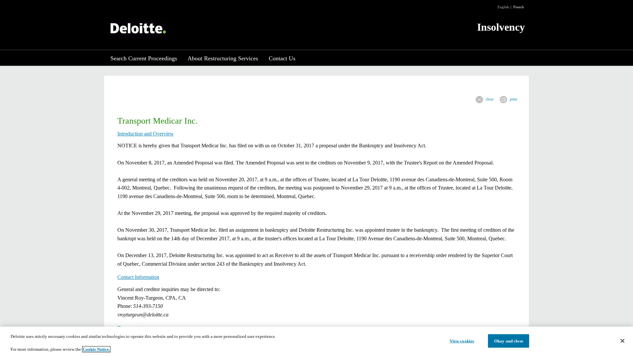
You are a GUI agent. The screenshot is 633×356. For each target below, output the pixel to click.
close (490, 99)
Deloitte (138, 28)
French (518, 7)
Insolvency (501, 27)
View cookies (462, 340)
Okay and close (508, 340)
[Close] (622, 341)
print (513, 99)
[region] (316, 341)
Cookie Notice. (96, 349)
